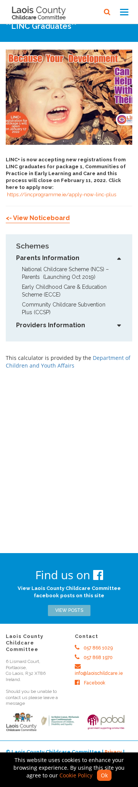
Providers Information (50, 325)
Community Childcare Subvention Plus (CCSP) (64, 308)
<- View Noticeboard (38, 218)
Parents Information (47, 258)
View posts (69, 610)
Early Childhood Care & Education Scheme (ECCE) (65, 291)
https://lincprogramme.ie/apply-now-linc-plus (61, 194)
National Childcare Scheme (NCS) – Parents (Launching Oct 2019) (66, 273)
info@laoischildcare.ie (99, 673)
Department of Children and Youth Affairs (68, 361)
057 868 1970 (97, 657)
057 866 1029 (97, 648)
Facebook (94, 683)
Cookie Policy (75, 775)
